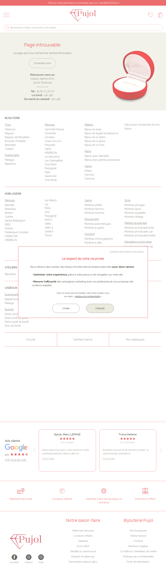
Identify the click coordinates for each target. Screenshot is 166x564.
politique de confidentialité (87, 296)
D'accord (100, 308)
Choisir (66, 308)
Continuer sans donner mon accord (127, 251)
